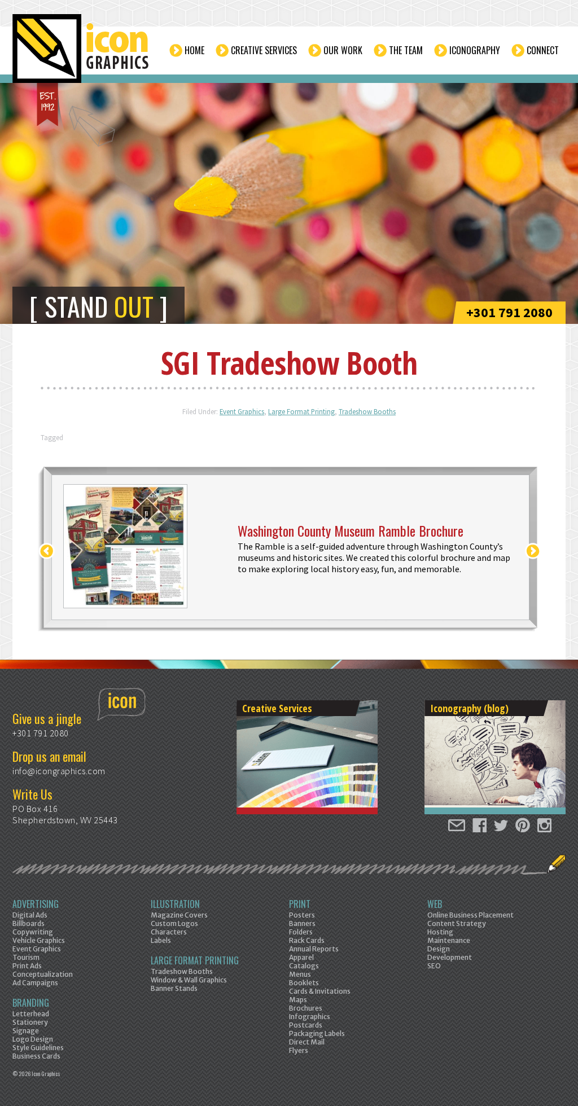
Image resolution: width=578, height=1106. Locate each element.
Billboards (28, 923)
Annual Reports (314, 949)
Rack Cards (307, 940)
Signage (25, 1030)
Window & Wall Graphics (189, 980)
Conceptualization (42, 974)
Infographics (309, 1016)
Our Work (342, 50)
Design (438, 949)
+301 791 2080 (509, 312)
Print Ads (27, 966)
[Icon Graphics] (81, 55)
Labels (161, 940)
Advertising (35, 904)
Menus (300, 974)
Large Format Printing (301, 411)
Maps (298, 999)
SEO (434, 966)
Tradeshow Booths (367, 411)
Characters (169, 932)
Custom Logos (174, 923)
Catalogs (304, 966)
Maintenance (448, 940)
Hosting (440, 932)
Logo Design (32, 1039)
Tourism (26, 957)
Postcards (305, 1025)
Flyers (298, 1050)
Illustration (175, 904)
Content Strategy (456, 923)
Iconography (474, 50)
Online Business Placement (470, 915)
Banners (302, 923)
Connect (543, 50)
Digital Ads (29, 915)
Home (194, 50)
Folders (301, 932)
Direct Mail (307, 1042)
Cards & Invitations (320, 991)
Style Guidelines (38, 1047)
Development (449, 957)
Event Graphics (242, 411)
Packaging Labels (317, 1033)
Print (299, 904)
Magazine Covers (179, 915)
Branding (30, 1003)
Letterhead (30, 1014)
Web (434, 904)
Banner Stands (174, 988)
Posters (302, 915)
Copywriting (32, 932)
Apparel (301, 957)
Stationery (30, 1022)
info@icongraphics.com (59, 770)
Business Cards (36, 1056)
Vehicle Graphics (38, 940)
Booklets (304, 982)
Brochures (305, 1008)
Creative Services (264, 50)
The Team (406, 50)
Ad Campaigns (35, 982)
